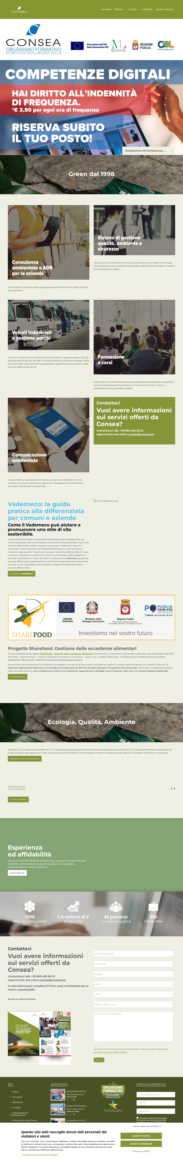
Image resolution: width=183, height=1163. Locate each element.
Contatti (16, 1107)
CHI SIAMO (106, 9)
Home (15, 1091)
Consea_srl (75, 1094)
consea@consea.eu (141, 434)
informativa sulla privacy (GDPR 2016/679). (111, 1052)
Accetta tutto (141, 1136)
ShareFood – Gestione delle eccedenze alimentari (66, 653)
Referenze (17, 1102)
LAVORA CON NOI (164, 9)
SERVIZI (119, 9)
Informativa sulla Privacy (24, 1120)
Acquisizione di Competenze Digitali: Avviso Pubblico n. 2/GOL (77, 1091)
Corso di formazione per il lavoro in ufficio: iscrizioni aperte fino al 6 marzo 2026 (77, 1106)
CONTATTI (147, 9)
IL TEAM (132, 9)
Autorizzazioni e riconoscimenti (19, 1114)
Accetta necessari (141, 1144)
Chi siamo (17, 1097)
